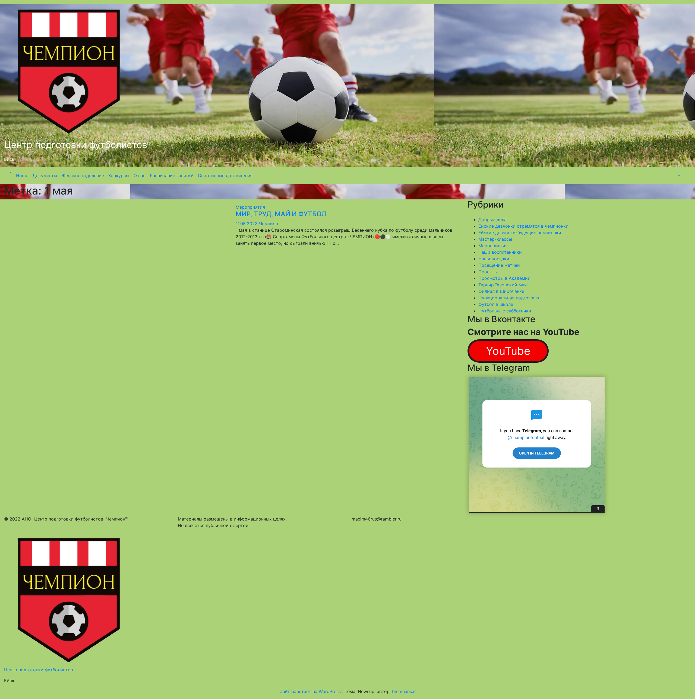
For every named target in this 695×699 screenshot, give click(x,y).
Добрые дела (492, 219)
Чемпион (268, 223)
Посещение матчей (499, 265)
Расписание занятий (172, 175)
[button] (10, 172)
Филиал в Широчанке (501, 291)
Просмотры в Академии (504, 278)
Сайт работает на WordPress (310, 691)
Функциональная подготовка (509, 297)
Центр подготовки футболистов (75, 144)
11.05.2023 (247, 223)
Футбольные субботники (504, 311)
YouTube (508, 351)
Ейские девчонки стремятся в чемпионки (523, 226)
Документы (45, 175)
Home (22, 175)
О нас (140, 175)
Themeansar (403, 691)
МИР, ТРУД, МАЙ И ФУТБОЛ (281, 214)
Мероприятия (250, 207)
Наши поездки (493, 258)
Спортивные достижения (225, 175)
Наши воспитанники (500, 252)
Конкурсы (118, 175)
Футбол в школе (495, 304)
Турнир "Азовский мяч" (503, 284)
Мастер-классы (495, 239)
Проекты (488, 271)
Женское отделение (82, 175)
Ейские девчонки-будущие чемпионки (519, 232)
